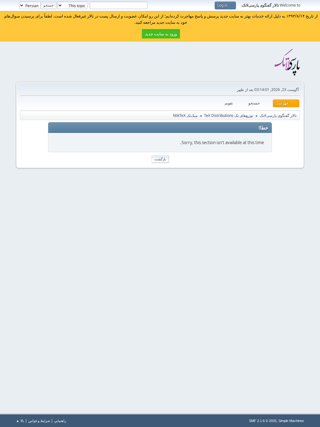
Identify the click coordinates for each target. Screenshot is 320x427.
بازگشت (160, 159)
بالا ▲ (20, 420)
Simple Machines (291, 421)
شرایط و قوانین (39, 420)
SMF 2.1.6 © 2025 (263, 421)
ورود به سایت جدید (161, 34)
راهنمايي (60, 420)
